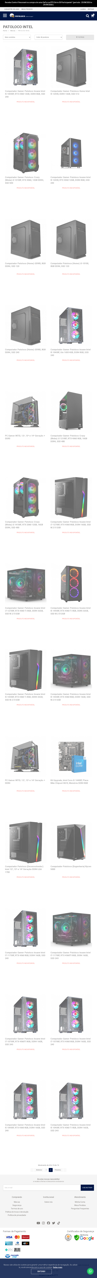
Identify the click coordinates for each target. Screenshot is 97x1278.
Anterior (39, 1170)
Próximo (58, 1170)
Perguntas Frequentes (80, 1209)
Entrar (91, 9)
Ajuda (83, 9)
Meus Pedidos (80, 1205)
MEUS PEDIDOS (27, 9)
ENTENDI (41, 1271)
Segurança (17, 1205)
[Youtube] (38, 1223)
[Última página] (64, 1170)
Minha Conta (80, 1202)
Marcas (12, 31)
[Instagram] (43, 1223)
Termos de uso (17, 1209)
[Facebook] (48, 1223)
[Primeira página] (32, 1170)
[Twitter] (54, 1223)
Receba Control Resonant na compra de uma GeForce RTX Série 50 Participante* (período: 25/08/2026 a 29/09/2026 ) (48, 3)
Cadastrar (87, 1188)
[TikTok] (59, 1223)
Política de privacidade (17, 1215)
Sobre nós (48, 1202)
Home (5, 31)
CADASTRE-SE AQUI (11, 9)
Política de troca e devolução (17, 1212)
